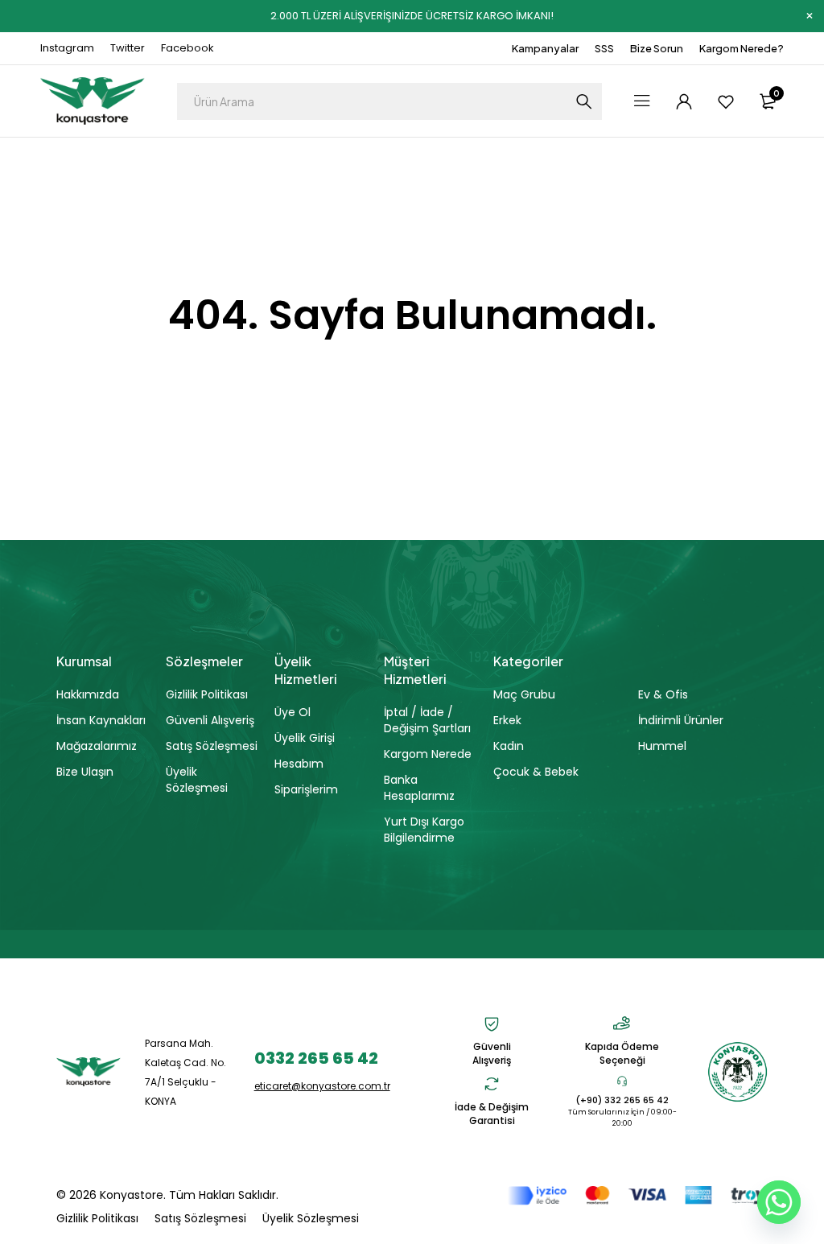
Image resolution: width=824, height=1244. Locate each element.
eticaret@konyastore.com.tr (322, 1086)
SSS (604, 48)
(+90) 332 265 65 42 (622, 1100)
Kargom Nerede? (741, 48)
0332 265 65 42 (316, 1058)
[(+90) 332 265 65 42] (622, 1080)
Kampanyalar (545, 48)
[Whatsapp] (779, 1202)
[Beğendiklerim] (726, 101)
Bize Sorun (656, 48)
